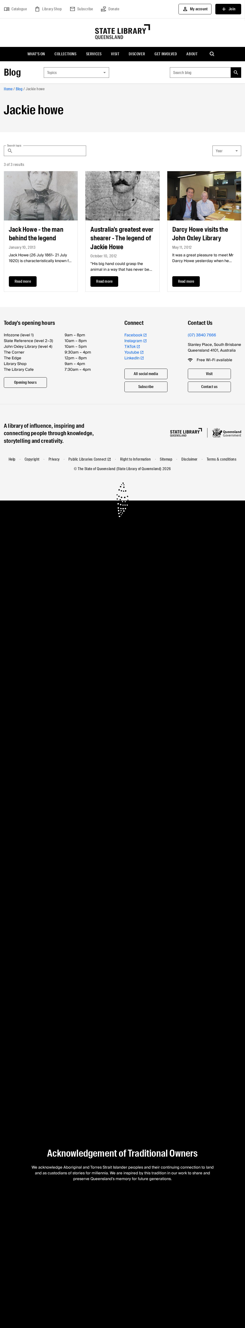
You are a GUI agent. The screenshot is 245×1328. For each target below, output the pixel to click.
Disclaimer (189, 459)
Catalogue (15, 9)
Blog (12, 72)
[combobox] (76, 72)
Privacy (54, 459)
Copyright (32, 459)
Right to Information (135, 459)
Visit (115, 53)
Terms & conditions (222, 459)
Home (8, 88)
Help (12, 459)
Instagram (133, 341)
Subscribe (81, 9)
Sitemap (166, 459)
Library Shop (48, 9)
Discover (137, 53)
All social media (146, 373)
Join (228, 9)
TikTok (130, 346)
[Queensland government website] (226, 433)
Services (94, 53)
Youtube (131, 352)
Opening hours (25, 382)
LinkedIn (131, 358)
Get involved (166, 53)
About (191, 53)
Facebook (133, 335)
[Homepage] (186, 432)
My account (195, 9)
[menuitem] (36, 54)
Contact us (209, 386)
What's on (36, 53)
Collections (66, 53)
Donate (110, 9)
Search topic (14, 145)
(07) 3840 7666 (202, 335)
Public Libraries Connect (87, 459)
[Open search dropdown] (212, 54)
